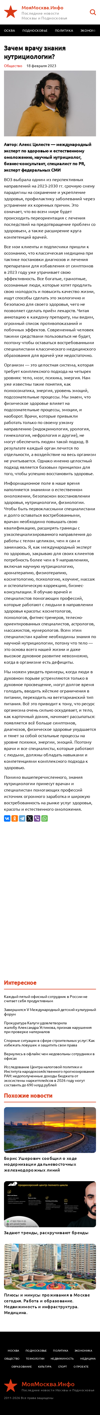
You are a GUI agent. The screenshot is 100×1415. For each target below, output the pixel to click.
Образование (21, 1366)
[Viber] (37, 818)
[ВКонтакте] (7, 818)
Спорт (62, 1366)
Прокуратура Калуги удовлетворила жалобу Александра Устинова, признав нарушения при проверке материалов (48, 1027)
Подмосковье (34, 30)
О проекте (81, 1366)
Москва (13, 1350)
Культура (45, 1366)
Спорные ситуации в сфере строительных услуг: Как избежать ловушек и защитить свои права (49, 1042)
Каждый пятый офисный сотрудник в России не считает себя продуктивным (45, 998)
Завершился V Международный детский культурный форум (50, 1011)
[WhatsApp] (44, 818)
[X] (29, 818)
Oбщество (13, 65)
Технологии (35, 1358)
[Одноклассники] (14, 818)
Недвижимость (62, 1358)
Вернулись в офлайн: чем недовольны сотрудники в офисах (49, 1056)
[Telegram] (22, 818)
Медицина (88, 1358)
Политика (64, 30)
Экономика (83, 1350)
